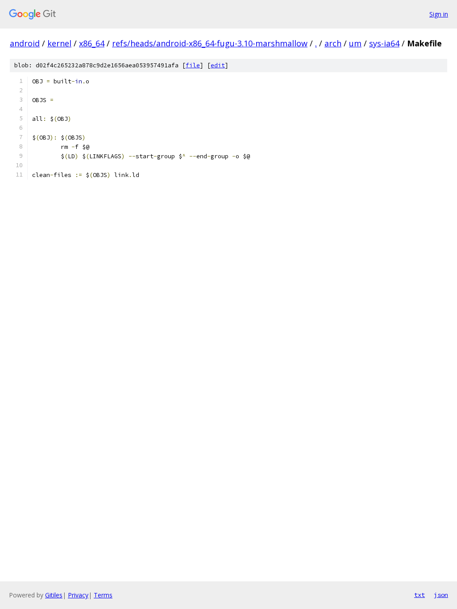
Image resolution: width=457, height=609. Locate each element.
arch (332, 43)
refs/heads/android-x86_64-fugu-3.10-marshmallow (209, 43)
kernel (59, 43)
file (193, 65)
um (355, 43)
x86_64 (91, 43)
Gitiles (53, 595)
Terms (103, 595)
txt (419, 595)
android (25, 43)
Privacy (78, 595)
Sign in (438, 14)
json (441, 595)
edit (218, 65)
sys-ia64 (384, 43)
